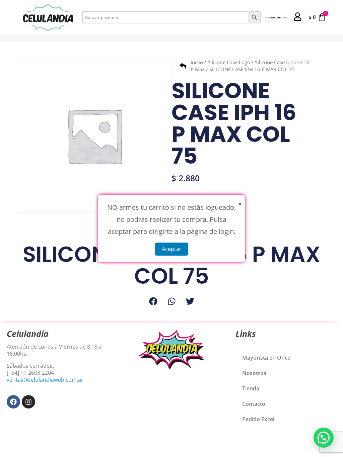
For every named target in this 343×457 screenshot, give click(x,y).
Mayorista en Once (266, 357)
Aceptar (172, 249)
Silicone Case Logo (229, 62)
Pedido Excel (258, 419)
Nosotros (254, 373)
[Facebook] (13, 401)
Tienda (250, 388)
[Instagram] (28, 401)
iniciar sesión (276, 17)
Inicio (197, 62)
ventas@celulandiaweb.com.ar (45, 379)
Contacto (253, 403)
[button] (153, 301)
